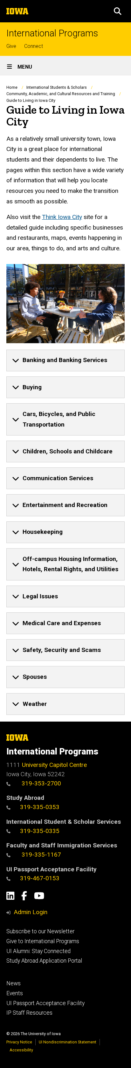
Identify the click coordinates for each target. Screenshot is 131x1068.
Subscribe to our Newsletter (40, 931)
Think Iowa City (62, 217)
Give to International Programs (42, 941)
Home (11, 87)
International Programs (52, 33)
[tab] (65, 360)
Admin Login (30, 912)
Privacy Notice (19, 1042)
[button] (117, 11)
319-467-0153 (39, 878)
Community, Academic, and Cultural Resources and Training (60, 93)
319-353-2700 (40, 783)
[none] (65, 360)
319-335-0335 (39, 831)
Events (14, 993)
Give (11, 46)
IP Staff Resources (29, 1013)
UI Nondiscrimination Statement (67, 1042)
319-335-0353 (39, 807)
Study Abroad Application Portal (44, 961)
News (13, 983)
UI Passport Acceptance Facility (45, 1003)
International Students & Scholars (56, 87)
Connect (33, 46)
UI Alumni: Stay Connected (38, 951)
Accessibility (21, 1050)
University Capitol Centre (54, 765)
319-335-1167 (40, 854)
